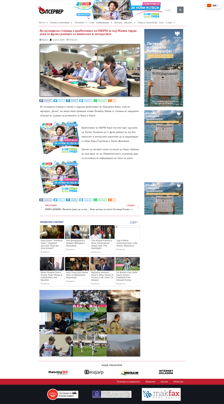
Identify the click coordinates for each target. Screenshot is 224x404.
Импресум (178, 381)
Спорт (169, 22)
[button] (45, 100)
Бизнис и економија (59, 22)
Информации (102, 22)
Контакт (164, 381)
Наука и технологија (147, 22)
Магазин (128, 22)
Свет (161, 22)
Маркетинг (151, 381)
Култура (118, 22)
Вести (42, 22)
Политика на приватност (128, 381)
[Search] (180, 10)
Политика (79, 22)
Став (91, 22)
